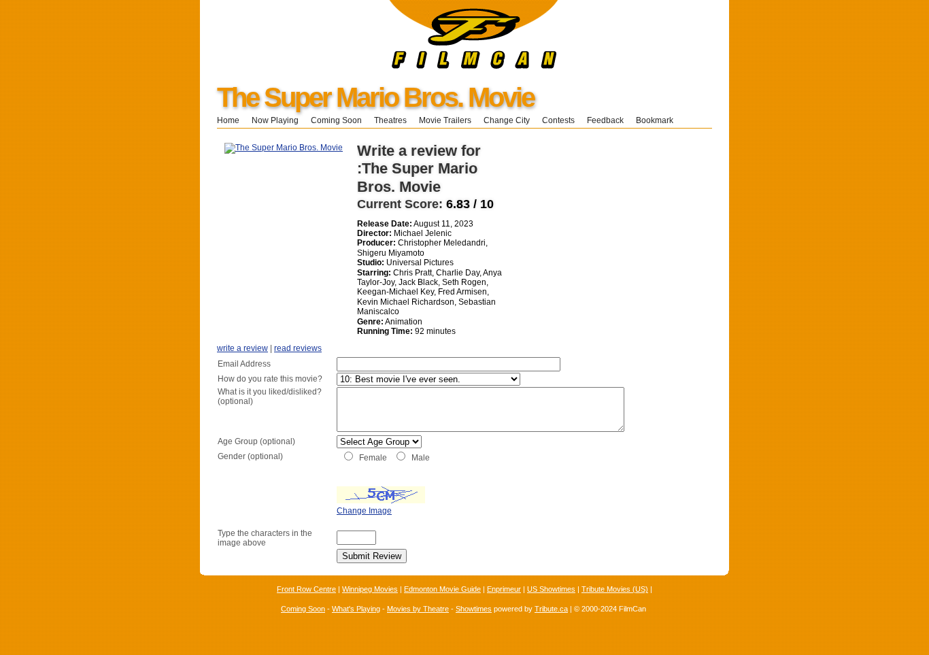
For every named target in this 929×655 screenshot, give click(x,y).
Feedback (605, 120)
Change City (507, 120)
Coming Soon (336, 120)
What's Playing (356, 609)
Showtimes (474, 609)
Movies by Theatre (418, 609)
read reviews (298, 348)
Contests (558, 120)
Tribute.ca (551, 609)
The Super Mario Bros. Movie (375, 97)
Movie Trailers (445, 120)
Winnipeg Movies (370, 589)
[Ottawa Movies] (379, 66)
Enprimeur (504, 589)
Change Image (364, 511)
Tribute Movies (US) (614, 589)
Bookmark (658, 120)
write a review (242, 348)
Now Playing (275, 120)
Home (228, 120)
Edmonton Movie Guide (442, 589)
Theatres (390, 120)
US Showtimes (551, 589)
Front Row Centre (306, 589)
